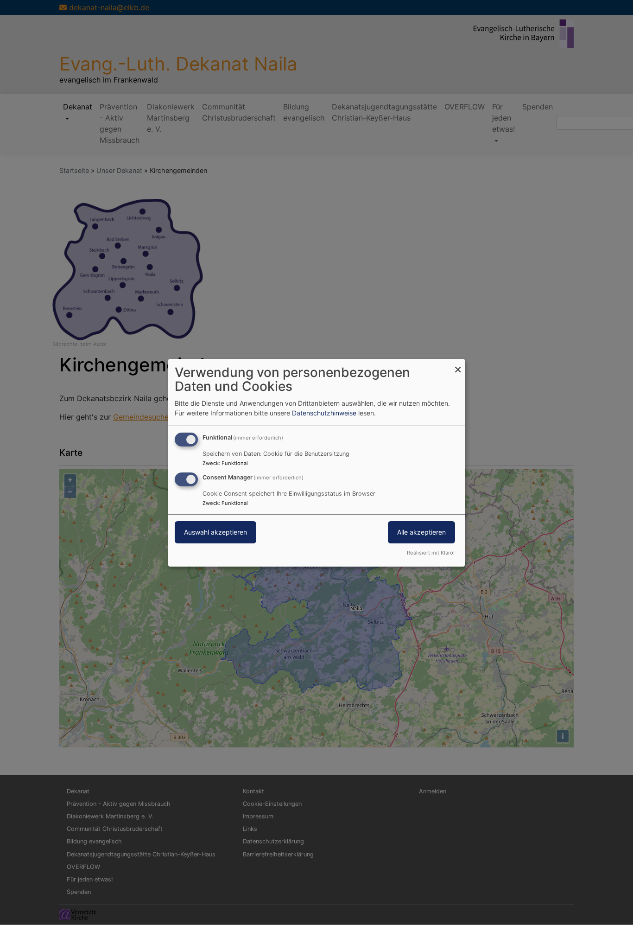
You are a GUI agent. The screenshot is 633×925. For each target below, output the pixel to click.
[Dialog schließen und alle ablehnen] (458, 364)
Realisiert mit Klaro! (431, 552)
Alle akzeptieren (421, 532)
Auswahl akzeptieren (215, 532)
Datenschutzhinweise (324, 413)
